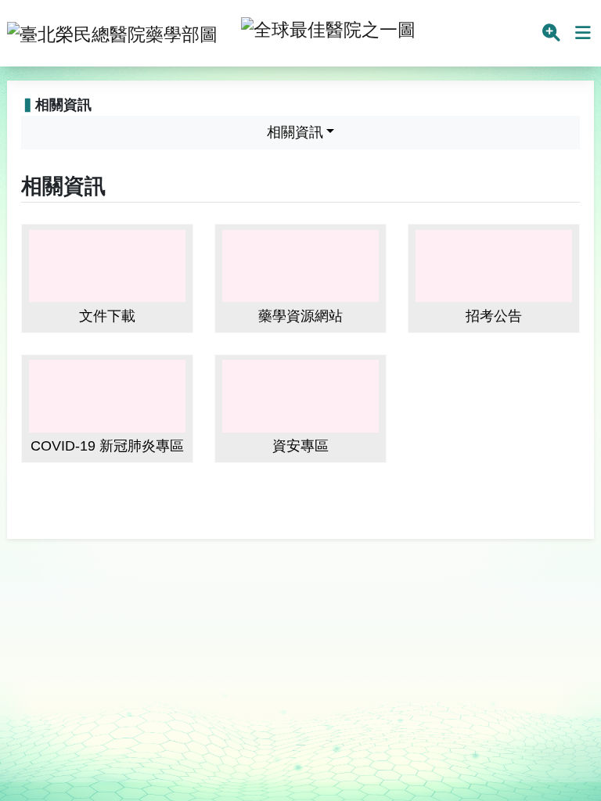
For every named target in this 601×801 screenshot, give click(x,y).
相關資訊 (295, 132)
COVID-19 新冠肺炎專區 (107, 446)
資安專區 (300, 446)
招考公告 (494, 316)
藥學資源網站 (300, 316)
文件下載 (107, 316)
